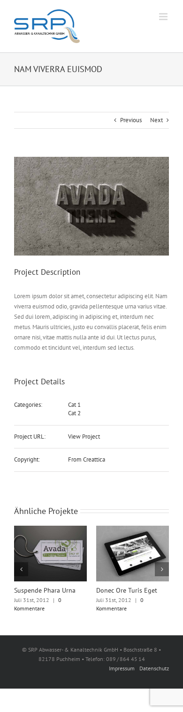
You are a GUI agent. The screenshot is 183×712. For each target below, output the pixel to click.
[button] (21, 569)
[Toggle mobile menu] (164, 17)
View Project (84, 436)
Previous (131, 120)
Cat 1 (74, 405)
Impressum (122, 668)
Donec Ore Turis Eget (126, 590)
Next (156, 120)
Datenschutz (154, 668)
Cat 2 (74, 413)
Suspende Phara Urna (45, 590)
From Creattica (86, 459)
